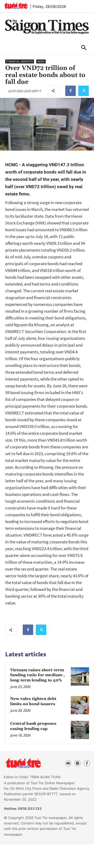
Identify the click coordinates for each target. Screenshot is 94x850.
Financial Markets (19, 61)
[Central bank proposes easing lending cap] (80, 730)
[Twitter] (83, 91)
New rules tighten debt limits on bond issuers (33, 701)
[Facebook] (70, 91)
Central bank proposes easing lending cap (33, 726)
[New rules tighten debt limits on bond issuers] (80, 705)
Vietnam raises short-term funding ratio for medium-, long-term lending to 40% (37, 675)
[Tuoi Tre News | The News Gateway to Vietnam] (16, 5)
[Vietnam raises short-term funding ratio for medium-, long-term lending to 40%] (80, 676)
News (41, 61)
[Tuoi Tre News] (32, 763)
